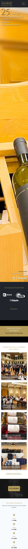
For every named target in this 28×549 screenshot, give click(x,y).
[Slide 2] (14, 280)
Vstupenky (14, 489)
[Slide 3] (17, 280)
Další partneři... (14, 309)
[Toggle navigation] (24, 3)
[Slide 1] (11, 280)
